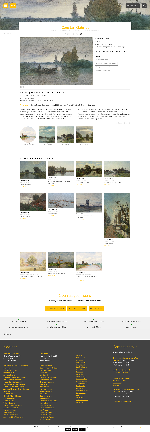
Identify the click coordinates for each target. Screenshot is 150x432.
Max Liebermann (46, 391)
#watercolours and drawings (106, 63)
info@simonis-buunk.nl (121, 365)
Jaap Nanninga (81, 393)
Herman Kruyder (46, 389)
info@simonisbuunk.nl (56, 308)
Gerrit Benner (81, 362)
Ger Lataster (80, 386)
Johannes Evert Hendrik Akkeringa (15, 366)
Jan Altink (79, 355)
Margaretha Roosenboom (12, 405)
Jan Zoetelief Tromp (10, 412)
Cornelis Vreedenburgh (48, 412)
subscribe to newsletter (122, 401)
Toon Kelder (44, 387)
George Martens (46, 396)
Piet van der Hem (46, 380)
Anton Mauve (8, 394)
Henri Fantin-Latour (47, 370)
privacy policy (137, 427)
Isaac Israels (44, 384)
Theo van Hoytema (47, 382)
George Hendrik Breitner (49, 368)
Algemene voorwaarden (121, 378)
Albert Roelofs (8, 401)
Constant (79, 372)
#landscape (113, 67)
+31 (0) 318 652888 (77, 308)
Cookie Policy (117, 383)
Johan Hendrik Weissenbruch (13, 417)
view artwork (24, 186)
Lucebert (79, 388)
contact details (96, 308)
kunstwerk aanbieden (121, 372)
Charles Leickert (9, 398)
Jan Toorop (44, 410)
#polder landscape (103, 70)
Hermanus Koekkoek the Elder (14, 384)
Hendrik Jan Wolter (47, 417)
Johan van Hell (81, 379)
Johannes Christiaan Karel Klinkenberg (16, 389)
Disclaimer (116, 385)
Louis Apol (7, 368)
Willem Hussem (82, 383)
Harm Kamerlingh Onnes (48, 401)
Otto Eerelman (8, 373)
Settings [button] (68, 429)
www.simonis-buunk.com (121, 394)
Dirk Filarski (44, 373)
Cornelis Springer (9, 410)
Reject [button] (75, 429)
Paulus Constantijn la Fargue (13, 387)
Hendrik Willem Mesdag (12, 396)
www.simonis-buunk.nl (121, 363)
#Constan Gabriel (102, 60)
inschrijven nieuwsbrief (121, 370)
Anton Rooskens (82, 400)
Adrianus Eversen (9, 375)
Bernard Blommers (10, 370)
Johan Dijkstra (81, 376)
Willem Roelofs (9, 403)
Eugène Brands (81, 367)
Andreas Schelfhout (10, 408)
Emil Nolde (80, 395)
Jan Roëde (80, 397)
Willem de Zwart (46, 419)
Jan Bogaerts (80, 365)
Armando (79, 360)
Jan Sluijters (44, 403)
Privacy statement (119, 380)
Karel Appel (80, 358)
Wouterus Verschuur (10, 415)
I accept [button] (82, 429)
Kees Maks (43, 394)
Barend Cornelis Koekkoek (12, 382)
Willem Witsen (45, 415)
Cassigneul (80, 369)
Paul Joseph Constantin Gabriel (14, 377)
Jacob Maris (7, 391)
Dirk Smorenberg (46, 405)
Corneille (79, 374)
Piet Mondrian (45, 398)
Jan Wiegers (80, 402)
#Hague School (101, 67)
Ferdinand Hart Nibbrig (48, 377)
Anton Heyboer (81, 381)
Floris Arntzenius (46, 366)
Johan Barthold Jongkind (12, 380)
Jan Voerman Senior (47, 408)
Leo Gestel (44, 375)
